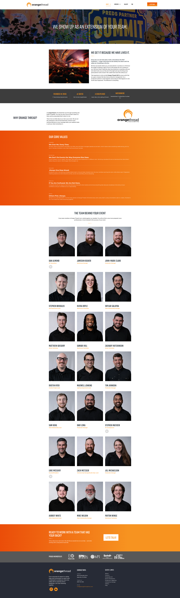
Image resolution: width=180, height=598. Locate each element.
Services (116, 4)
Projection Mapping (110, 580)
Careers (107, 575)
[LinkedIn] (50, 267)
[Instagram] (51, 589)
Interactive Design (110, 582)
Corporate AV (109, 577)
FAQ (132, 4)
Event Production (110, 578)
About (107, 4)
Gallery (126, 4)
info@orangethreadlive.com (85, 586)
